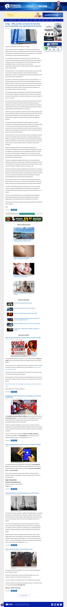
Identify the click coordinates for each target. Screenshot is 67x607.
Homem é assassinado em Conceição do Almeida (24, 308)
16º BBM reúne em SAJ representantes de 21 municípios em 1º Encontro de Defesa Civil (23, 396)
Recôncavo (19, 20)
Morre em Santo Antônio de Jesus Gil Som (23, 303)
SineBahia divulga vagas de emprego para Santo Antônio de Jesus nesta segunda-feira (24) (27, 319)
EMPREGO (13, 446)
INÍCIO (6, 20)
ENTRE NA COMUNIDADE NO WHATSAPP (27, 213)
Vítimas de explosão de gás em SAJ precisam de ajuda (25, 313)
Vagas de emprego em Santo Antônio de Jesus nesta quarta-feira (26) (23, 444)
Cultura (43, 20)
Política (27, 20)
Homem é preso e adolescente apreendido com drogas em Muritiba (26, 329)
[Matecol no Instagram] (23, 219)
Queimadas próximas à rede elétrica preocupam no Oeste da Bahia (22, 493)
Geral (13, 550)
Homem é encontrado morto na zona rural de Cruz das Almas (27, 323)
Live (55, 20)
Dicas (13, 494)
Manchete (13, 339)
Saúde (39, 20)
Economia (35, 20)
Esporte (47, 20)
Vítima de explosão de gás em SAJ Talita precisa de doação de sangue (23, 337)
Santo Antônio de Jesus (12, 20)
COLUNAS (51, 20)
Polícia (31, 20)
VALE (23, 20)
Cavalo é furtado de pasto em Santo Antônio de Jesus (19, 549)
